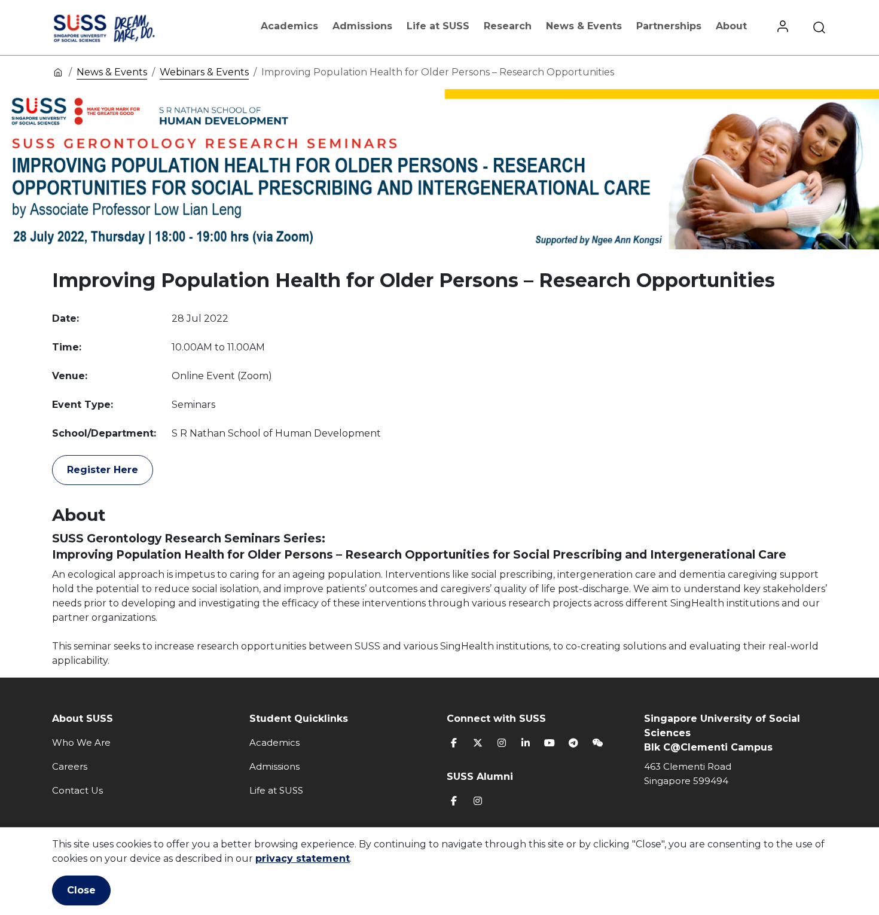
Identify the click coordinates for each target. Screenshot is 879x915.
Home (58, 71)
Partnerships (668, 26)
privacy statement (302, 858)
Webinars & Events (204, 72)
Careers (69, 766)
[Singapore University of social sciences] (124, 27)
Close (81, 890)
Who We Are (81, 742)
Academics (289, 26)
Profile (782, 27)
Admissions (362, 26)
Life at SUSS (438, 26)
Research (508, 26)
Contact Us (77, 790)
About (731, 26)
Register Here (102, 469)
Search (819, 27)
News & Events (584, 26)
